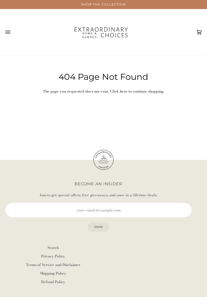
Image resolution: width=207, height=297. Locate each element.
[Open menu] (12, 32)
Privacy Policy (53, 256)
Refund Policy (53, 282)
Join (98, 227)
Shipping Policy (53, 273)
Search (53, 247)
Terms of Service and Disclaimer (53, 265)
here (123, 91)
